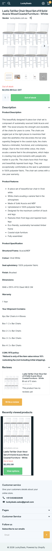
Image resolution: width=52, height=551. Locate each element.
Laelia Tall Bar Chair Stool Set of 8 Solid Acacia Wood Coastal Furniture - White (16, 454)
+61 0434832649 (14, 498)
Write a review (12, 402)
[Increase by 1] (8, 95)
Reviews (7, 367)
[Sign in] (43, 3)
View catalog (3, 3)
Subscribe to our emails (13, 529)
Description (9, 107)
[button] (44, 46)
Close (26, 510)
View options (13, 471)
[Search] (9, 3)
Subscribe (47, 534)
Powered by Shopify (35, 547)
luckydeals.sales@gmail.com (20, 502)
